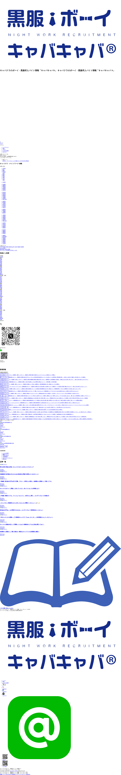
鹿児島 (1, 318)
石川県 (4, 206)
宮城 (1, 261)
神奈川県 (5, 199)
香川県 (4, 229)
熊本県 (4, 237)
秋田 (1, 262)
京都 (1, 291)
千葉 (1, 272)
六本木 (15, 246)
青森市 (19, 246)
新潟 (1, 276)
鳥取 (1, 298)
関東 (4, 170)
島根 (1, 299)
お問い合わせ (6, 455)
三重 (1, 288)
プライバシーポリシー (8, 457)
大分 (1, 315)
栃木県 (4, 193)
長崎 (1, 313)
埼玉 (1, 270)
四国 (4, 177)
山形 (1, 263)
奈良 (1, 295)
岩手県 (4, 190)
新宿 (4, 246)
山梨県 (4, 203)
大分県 (4, 243)
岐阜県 (4, 212)
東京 (1, 273)
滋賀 (1, 290)
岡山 (1, 300)
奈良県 (4, 219)
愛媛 (1, 307)
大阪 (1, 292)
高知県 (4, 233)
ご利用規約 (5, 456)
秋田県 (4, 189)
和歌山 (1, 296)
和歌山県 (5, 220)
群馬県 (4, 195)
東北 (4, 169)
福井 (1, 280)
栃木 (1, 268)
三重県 (4, 211)
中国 (4, 176)
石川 (1, 278)
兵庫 (1, 293)
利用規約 (14, 774)
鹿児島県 (5, 236)
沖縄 (1, 319)
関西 (4, 175)
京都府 (4, 216)
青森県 (4, 186)
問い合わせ (8, 774)
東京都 (4, 192)
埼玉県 (4, 194)
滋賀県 (4, 217)
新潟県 (4, 202)
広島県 (4, 223)
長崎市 (22, 246)
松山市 (12, 246)
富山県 (4, 204)
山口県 (4, 225)
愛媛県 (4, 231)
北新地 (7, 246)
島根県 (4, 227)
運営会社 (5, 459)
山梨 (1, 281)
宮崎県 (4, 240)
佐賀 (1, 312)
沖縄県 (4, 238)
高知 (1, 309)
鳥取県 (4, 226)
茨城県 (4, 198)
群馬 (1, 269)
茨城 (1, 267)
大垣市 (1, 246)
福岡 (1, 311)
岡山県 (4, 224)
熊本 (1, 314)
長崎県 (4, 241)
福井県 (4, 207)
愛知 (1, 287)
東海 (4, 174)
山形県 (4, 187)
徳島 (1, 305)
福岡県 (4, 235)
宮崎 (1, 317)
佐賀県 (4, 242)
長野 (1, 282)
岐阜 (1, 284)
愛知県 (4, 210)
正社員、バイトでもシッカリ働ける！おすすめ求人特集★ (16, 160)
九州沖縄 (4, 179)
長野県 (4, 201)
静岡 (1, 285)
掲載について (6, 454)
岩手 (1, 260)
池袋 (10, 246)
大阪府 (4, 215)
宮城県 (4, 184)
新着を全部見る (4, 372)
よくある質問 (6, 453)
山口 (1, 303)
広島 (1, 302)
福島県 (4, 185)
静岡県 (4, 209)
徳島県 (4, 232)
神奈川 (1, 274)
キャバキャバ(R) (13, 770)
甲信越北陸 (4, 172)
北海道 (4, 168)
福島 (1, 265)
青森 (1, 259)
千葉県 (4, 197)
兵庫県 (4, 218)
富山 (1, 277)
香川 (1, 306)
